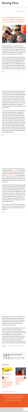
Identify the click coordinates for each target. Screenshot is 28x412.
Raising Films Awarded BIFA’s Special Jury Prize (20, 379)
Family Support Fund (10, 175)
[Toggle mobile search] (22, 2)
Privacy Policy (5, 392)
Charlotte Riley (14, 170)
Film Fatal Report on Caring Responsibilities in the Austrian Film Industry (7, 381)
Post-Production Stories (14, 345)
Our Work (8, 345)
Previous (19, 11)
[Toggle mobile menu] (25, 2)
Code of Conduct (13, 392)
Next (24, 11)
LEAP (21, 400)
